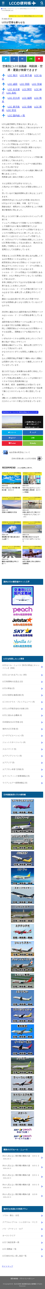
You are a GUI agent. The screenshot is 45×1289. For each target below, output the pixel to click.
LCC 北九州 (14, 98)
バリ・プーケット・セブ (12, 1229)
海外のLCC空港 (10, 729)
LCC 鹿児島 (14, 106)
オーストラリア (8, 1235)
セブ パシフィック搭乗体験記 (16, 776)
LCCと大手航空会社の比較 (15, 708)
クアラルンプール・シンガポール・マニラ (20, 1222)
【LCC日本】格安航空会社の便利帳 (25, 1284)
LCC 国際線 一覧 (9, 1249)
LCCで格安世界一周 (10, 1242)
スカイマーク (9, 749)
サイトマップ (7, 1266)
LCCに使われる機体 (12, 715)
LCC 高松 (11, 93)
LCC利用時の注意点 (12, 681)
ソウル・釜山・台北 (10, 1215)
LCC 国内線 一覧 (16, 115)
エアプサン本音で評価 (13, 769)
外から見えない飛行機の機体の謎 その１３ (20, 1157)
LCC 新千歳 (26, 75)
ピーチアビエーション (13, 735)
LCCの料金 (8, 688)
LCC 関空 (27, 89)
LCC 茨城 (37, 84)
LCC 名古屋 (14, 89)
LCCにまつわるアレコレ (14, 675)
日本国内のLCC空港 (12, 722)
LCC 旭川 (12, 75)
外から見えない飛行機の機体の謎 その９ (20, 1195)
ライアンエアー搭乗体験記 (14, 783)
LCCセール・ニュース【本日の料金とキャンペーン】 (21, 412)
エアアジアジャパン (12, 756)
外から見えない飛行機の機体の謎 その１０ (20, 1186)
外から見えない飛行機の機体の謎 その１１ (20, 1176)
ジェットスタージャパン (13, 742)
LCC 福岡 (27, 98)
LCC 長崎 (27, 106)
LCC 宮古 (11, 110)
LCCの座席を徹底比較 (13, 695)
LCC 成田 (12, 84)
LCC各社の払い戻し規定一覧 (14, 1256)
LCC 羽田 (25, 84)
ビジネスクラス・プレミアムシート (18, 702)
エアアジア (8, 762)
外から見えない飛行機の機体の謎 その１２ (20, 1166)
